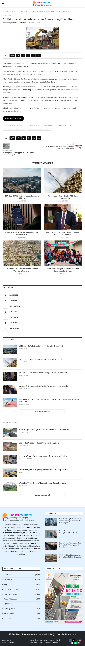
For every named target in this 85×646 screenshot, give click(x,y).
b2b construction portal (13, 125)
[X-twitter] (73, 640)
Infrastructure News (22, 589)
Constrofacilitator (32, 125)
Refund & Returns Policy (51, 640)
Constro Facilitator (18, 23)
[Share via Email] (38, 55)
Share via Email (14, 118)
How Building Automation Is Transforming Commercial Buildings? (70, 521)
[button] (47, 598)
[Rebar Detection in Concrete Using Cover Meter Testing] (51, 534)
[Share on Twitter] (23, 55)
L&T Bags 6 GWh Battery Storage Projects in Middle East (41, 346)
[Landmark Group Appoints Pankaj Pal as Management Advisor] (63, 216)
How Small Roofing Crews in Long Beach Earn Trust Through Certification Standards (49, 401)
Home (5, 11)
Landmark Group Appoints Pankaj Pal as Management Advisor (44, 386)
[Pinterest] (80, 640)
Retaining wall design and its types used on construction (44, 429)
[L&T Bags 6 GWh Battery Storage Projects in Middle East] (22, 180)
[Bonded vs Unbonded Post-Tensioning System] (10, 446)
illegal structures (65, 125)
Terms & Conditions (45, 642)
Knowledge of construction (14, 129)
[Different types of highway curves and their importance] (10, 472)
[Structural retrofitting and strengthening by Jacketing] (10, 459)
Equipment (22, 604)
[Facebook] (70, 640)
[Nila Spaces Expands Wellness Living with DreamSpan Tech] (22, 216)
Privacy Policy (33, 642)
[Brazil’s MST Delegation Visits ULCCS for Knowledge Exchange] (63, 253)
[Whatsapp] (75, 643)
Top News (24, 11)
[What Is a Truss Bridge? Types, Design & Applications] (10, 486)
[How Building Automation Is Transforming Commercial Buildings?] (51, 522)
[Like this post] (13, 55)
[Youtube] (78, 643)
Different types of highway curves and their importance (44, 470)
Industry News (22, 609)
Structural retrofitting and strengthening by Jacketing (43, 456)
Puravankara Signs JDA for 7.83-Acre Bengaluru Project (41, 359)
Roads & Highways (22, 599)
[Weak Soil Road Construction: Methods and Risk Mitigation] (51, 558)
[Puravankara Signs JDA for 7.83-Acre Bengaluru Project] (63, 180)
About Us (32, 640)
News (14, 11)
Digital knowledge (49, 125)
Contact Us (56, 642)
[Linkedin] (72, 643)
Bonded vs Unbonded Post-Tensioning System (39, 443)
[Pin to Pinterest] (28, 55)
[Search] (81, 4)
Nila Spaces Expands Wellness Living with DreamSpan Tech (43, 373)
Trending (22, 618)
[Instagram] (77, 640)
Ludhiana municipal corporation (39, 129)
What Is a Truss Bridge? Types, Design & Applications (42, 483)
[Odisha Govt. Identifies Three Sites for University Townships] (22, 253)
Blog (22, 585)
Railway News (22, 613)
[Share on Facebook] (18, 55)
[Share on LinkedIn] (33, 55)
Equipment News (22, 594)
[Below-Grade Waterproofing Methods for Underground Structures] (51, 546)
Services (39, 640)
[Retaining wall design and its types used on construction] (10, 432)
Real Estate (22, 580)
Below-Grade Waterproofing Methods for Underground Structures (70, 545)
